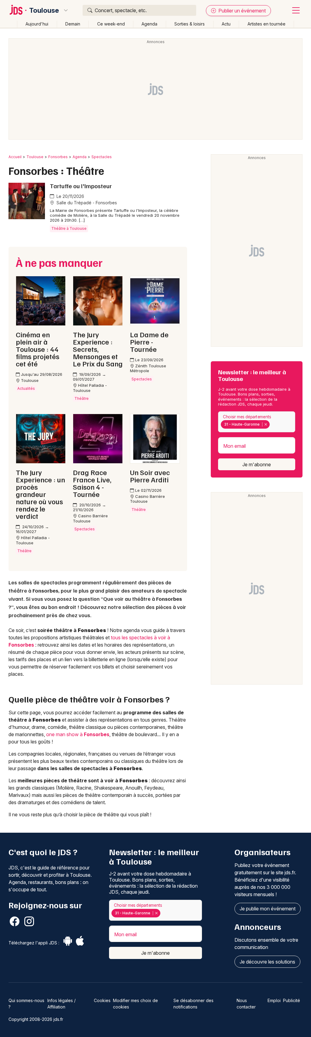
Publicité (291, 1000)
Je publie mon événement (268, 909)
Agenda (149, 23)
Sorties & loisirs (189, 23)
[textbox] (272, 424)
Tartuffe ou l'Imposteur (81, 186)
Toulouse (44, 10)
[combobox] (256, 421)
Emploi (274, 1000)
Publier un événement (241, 11)
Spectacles (101, 157)
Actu (226, 23)
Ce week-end (111, 23)
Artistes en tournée (266, 23)
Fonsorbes (58, 157)
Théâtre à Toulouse (69, 228)
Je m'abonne (256, 464)
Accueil (15, 157)
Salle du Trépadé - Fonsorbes (86, 202)
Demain (72, 23)
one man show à (77, 734)
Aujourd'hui (37, 23)
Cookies (102, 1000)
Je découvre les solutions (267, 962)
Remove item (265, 424)
